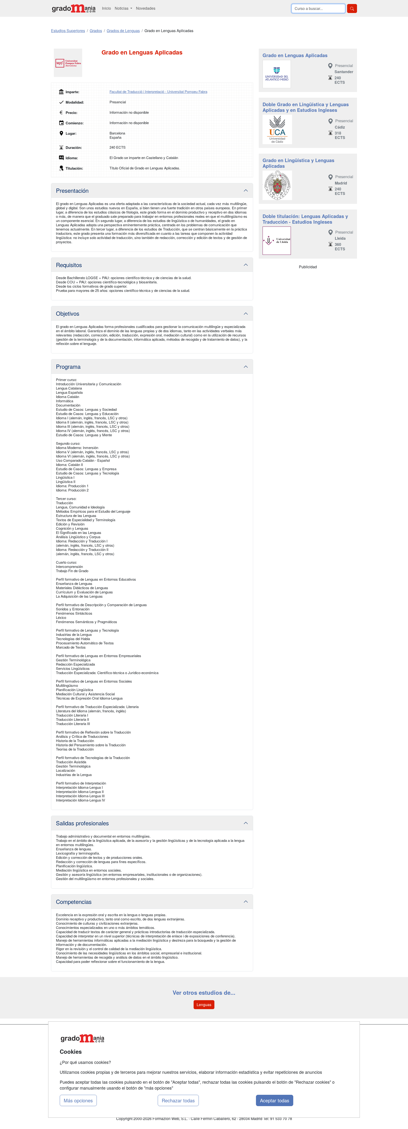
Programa (68, 366)
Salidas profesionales (82, 823)
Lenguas (204, 1004)
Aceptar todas (274, 1100)
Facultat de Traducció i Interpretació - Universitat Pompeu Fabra (158, 91)
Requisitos (69, 264)
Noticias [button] (122, 8)
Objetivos (67, 313)
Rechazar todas (178, 1100)
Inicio (106, 8)
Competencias (74, 901)
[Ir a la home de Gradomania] (73, 8)
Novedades (145, 8)
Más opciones (78, 1100)
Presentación (72, 190)
